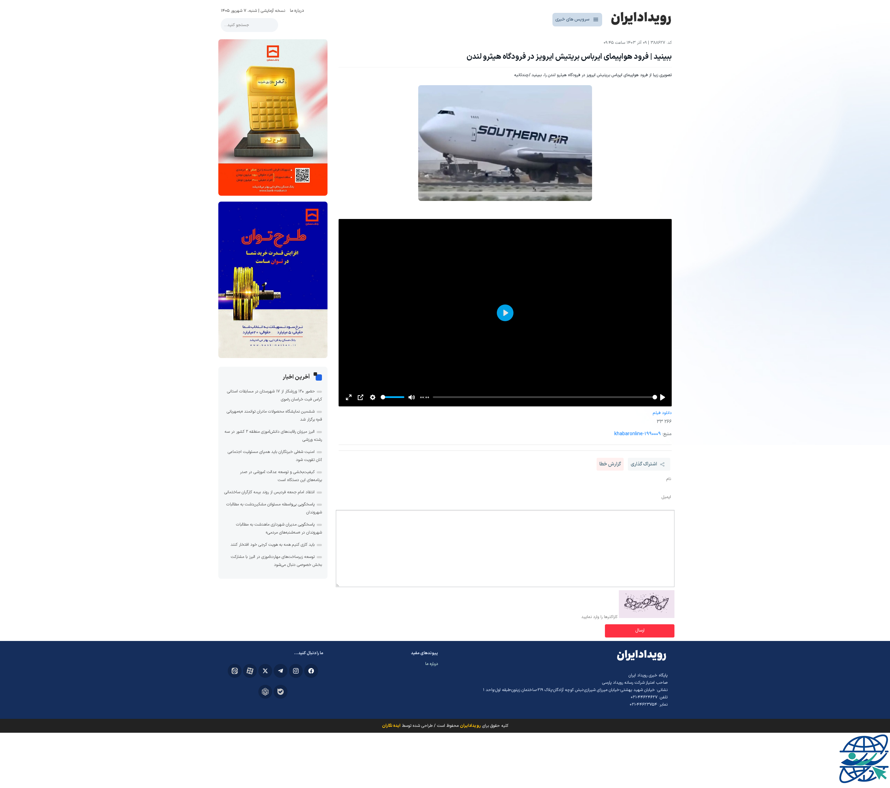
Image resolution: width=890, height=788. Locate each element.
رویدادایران (470, 726)
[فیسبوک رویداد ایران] (311, 671)
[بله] (281, 692)
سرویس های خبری (572, 19)
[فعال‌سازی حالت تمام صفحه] (348, 397)
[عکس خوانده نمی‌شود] (646, 617)
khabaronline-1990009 (637, 434)
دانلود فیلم (662, 413)
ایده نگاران (391, 726)
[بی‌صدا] (411, 397)
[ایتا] (235, 671)
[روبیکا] (265, 692)
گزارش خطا (610, 464)
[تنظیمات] (372, 397)
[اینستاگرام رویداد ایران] (296, 671)
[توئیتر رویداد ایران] (265, 671)
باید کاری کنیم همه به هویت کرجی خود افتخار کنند (272, 545)
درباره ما (297, 11)
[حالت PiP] (360, 397)
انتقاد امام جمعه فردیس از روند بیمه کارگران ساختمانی (269, 492)
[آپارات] (250, 671)
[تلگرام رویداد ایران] (281, 671)
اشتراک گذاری (644, 464)
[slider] (545, 397)
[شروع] (662, 397)
